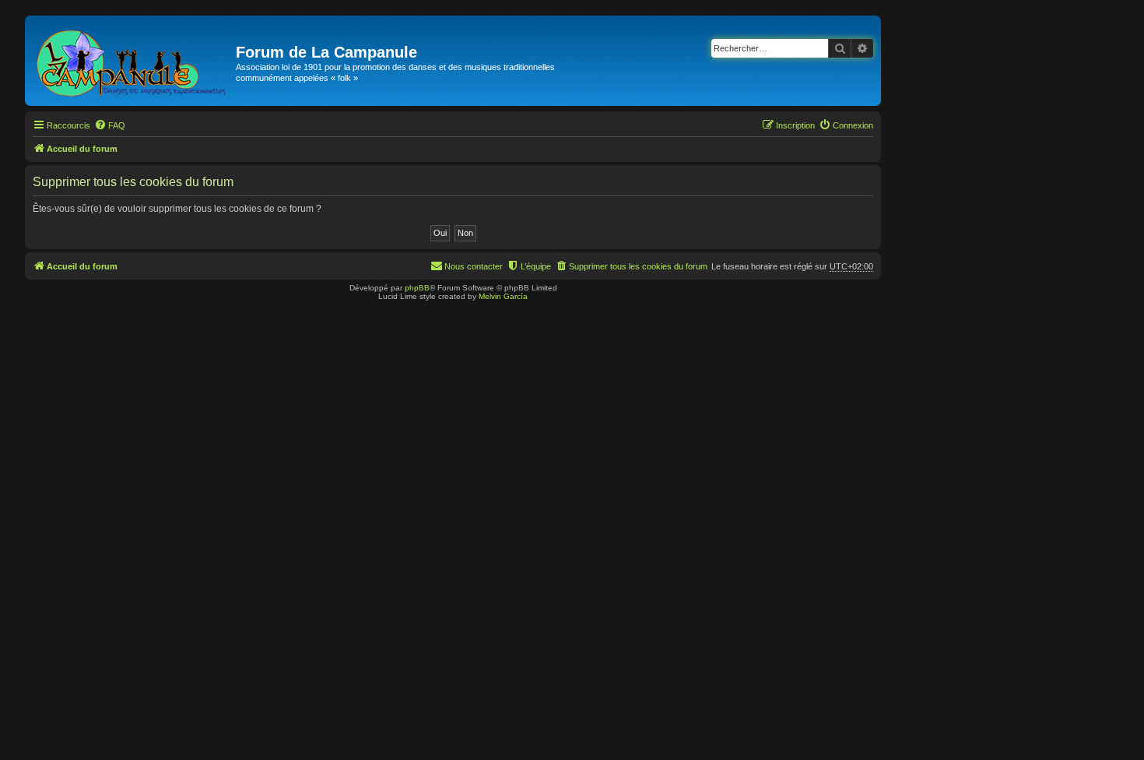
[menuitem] (109, 125)
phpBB (417, 287)
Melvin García (503, 296)
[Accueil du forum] (132, 61)
